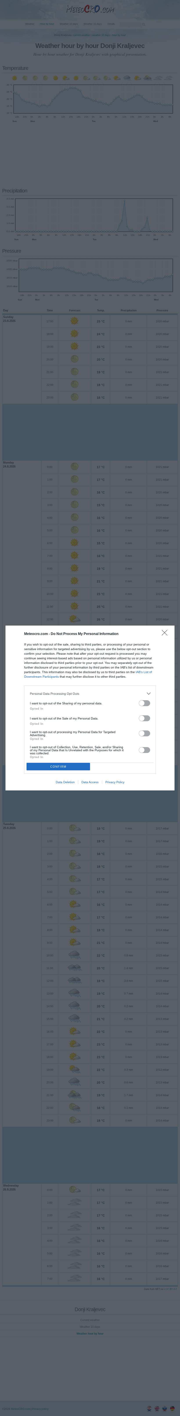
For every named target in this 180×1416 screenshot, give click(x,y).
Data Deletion (65, 782)
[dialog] (90, 708)
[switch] (144, 703)
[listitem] (90, 693)
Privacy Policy (114, 782)
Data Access (90, 782)
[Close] (166, 634)
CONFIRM (58, 766)
